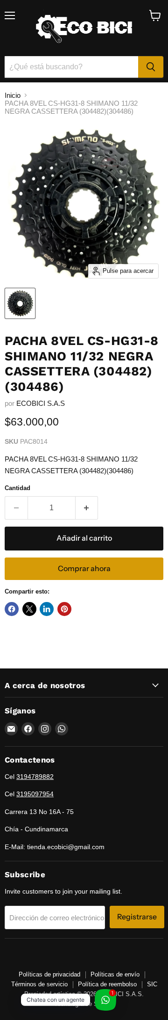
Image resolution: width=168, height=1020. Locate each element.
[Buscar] (150, 67)
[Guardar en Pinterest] (64, 609)
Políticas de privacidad (49, 974)
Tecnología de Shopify (84, 1003)
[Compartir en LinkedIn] (47, 609)
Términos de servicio (39, 984)
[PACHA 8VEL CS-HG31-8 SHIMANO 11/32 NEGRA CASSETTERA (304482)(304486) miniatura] (20, 303)
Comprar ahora (84, 568)
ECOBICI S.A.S (40, 403)
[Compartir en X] (29, 609)
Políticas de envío (115, 974)
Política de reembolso (107, 984)
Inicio (13, 95)
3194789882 (35, 776)
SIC (152, 984)
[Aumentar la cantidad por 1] (87, 508)
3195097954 (35, 794)
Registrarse (137, 916)
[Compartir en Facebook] (12, 609)
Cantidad (17, 488)
